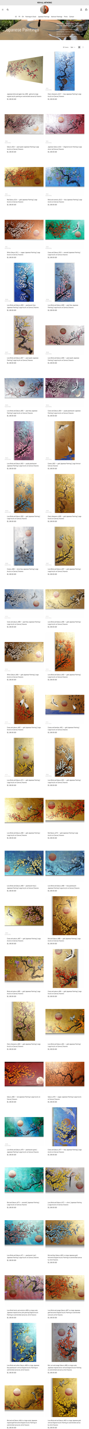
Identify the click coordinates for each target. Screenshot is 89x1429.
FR (19, 17)
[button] (73, 47)
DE (16, 17)
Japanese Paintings (43, 17)
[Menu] (2, 9)
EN (23, 17)
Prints (66, 17)
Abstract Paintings (56, 17)
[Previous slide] (8, 71)
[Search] (7, 9)
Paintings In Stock (30, 17)
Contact (71, 17)
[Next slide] (40, 71)
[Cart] (86, 9)
